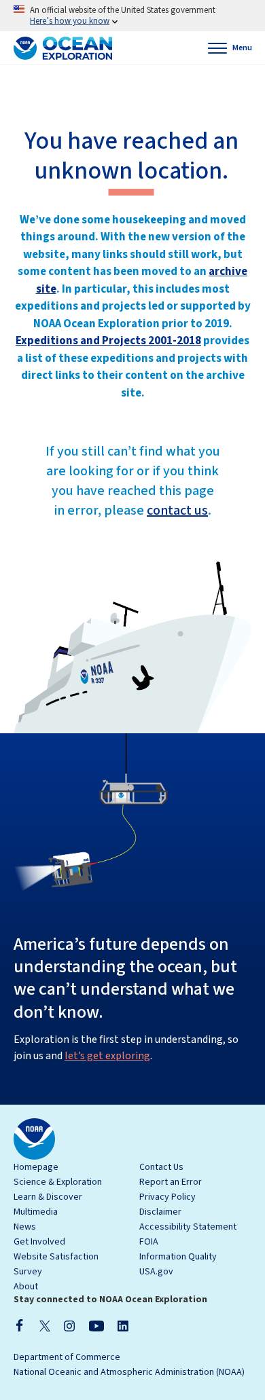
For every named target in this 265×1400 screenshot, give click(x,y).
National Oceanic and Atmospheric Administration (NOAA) (129, 1372)
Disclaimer (160, 1212)
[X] (44, 1325)
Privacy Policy (167, 1197)
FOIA (148, 1242)
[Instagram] (69, 1325)
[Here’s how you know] (132, 15)
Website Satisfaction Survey (56, 1264)
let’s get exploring (107, 1055)
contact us (177, 510)
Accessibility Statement (187, 1227)
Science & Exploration (58, 1182)
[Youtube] (96, 1325)
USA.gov (156, 1271)
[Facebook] (20, 1325)
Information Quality (178, 1257)
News (25, 1227)
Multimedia (36, 1212)
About (26, 1286)
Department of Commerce (67, 1357)
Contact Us (161, 1167)
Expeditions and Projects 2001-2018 (108, 341)
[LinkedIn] (123, 1325)
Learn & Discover (48, 1197)
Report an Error (170, 1182)
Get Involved (39, 1242)
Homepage (36, 1167)
